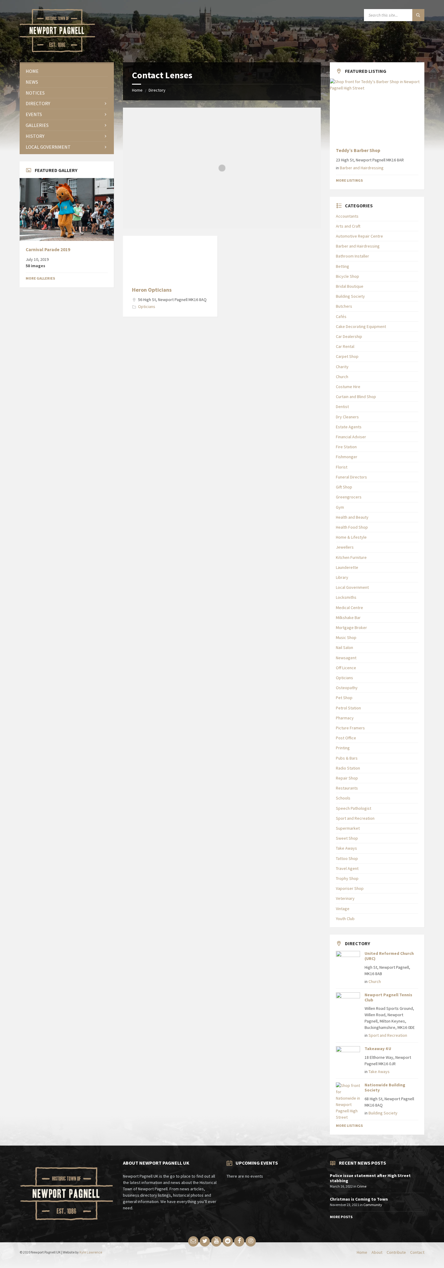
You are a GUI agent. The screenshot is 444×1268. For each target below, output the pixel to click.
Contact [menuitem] (417, 1252)
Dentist (342, 406)
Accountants (347, 216)
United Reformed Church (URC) (389, 956)
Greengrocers (349, 497)
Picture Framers (350, 728)
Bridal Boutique (349, 286)
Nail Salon (344, 647)
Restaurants (347, 788)
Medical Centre (349, 607)
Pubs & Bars (347, 758)
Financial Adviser (351, 436)
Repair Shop (347, 778)
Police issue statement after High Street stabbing (370, 1178)
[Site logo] (57, 50)
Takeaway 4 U (378, 1048)
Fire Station (346, 446)
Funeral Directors (351, 477)
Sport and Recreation (355, 818)
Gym (340, 507)
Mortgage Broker (351, 627)
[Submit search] (418, 15)
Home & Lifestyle (351, 537)
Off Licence (346, 667)
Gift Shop (344, 487)
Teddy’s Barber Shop (358, 150)
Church (342, 376)
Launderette (347, 567)
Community (372, 1204)
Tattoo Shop (347, 858)
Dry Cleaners (347, 417)
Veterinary (345, 898)
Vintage (342, 908)
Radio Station (348, 768)
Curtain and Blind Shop (356, 396)
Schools (343, 798)
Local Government (352, 587)
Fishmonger (346, 456)
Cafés (341, 316)
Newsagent (346, 657)
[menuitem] (67, 71)
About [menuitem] (377, 1252)
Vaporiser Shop (350, 888)
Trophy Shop (347, 878)
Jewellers (345, 547)
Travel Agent (347, 868)
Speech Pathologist (353, 808)
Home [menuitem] (362, 1252)
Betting (342, 266)
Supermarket (348, 828)
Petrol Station (348, 708)
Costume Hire (348, 386)
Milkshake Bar (348, 617)
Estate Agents (349, 427)
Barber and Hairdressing (362, 167)
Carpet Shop (347, 356)
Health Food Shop (352, 527)
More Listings (349, 180)
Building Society (350, 296)
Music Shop (346, 637)
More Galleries (40, 278)
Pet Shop (344, 697)
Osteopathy (347, 687)
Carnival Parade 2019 (48, 249)
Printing (343, 748)
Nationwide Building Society (385, 1087)
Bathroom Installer (352, 256)
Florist (341, 467)
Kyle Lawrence (90, 1252)
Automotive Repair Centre (359, 236)
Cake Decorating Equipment (361, 326)
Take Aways (346, 848)
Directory (157, 90)
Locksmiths (346, 597)
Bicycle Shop (347, 276)
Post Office (346, 738)
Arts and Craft (348, 226)
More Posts (341, 1216)
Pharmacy (345, 718)
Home (137, 90)
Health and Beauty (352, 517)
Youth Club (345, 918)
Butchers (344, 306)
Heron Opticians (152, 289)
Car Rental (345, 346)
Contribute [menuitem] (396, 1252)
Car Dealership (349, 336)
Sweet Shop (347, 838)
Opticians (146, 306)
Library (342, 577)
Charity (342, 366)
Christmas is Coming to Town (359, 1199)
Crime (361, 1186)
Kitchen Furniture (351, 557)
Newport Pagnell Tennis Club (388, 997)
